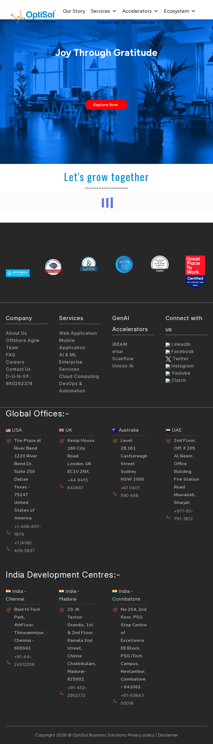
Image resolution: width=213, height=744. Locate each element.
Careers (15, 362)
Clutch (178, 380)
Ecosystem (176, 11)
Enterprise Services (71, 365)
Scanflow (122, 358)
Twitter (180, 358)
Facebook (182, 351)
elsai (117, 351)
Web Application (78, 333)
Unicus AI (123, 366)
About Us (16, 333)
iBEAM (119, 344)
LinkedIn (180, 344)
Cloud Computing (79, 376)
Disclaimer (168, 735)
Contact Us (18, 369)
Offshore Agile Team (23, 344)
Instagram (182, 366)
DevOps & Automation (72, 387)
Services (100, 11)
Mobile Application (72, 344)
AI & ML (68, 354)
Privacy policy (141, 735)
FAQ (10, 354)
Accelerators (137, 11)
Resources (143, 22)
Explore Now (106, 104)
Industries (108, 22)
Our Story (74, 11)
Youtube (180, 373)
